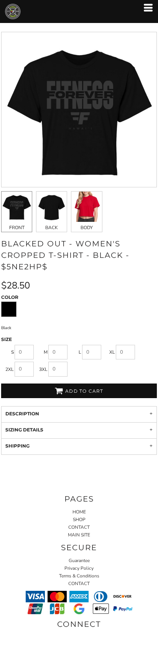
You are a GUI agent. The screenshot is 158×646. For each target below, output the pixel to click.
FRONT (17, 228)
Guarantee (79, 560)
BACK (51, 228)
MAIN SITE (79, 535)
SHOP (79, 519)
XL (112, 352)
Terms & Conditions (79, 576)
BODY (87, 228)
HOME (79, 512)
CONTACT (79, 527)
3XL (43, 369)
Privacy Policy (79, 568)
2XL (9, 369)
